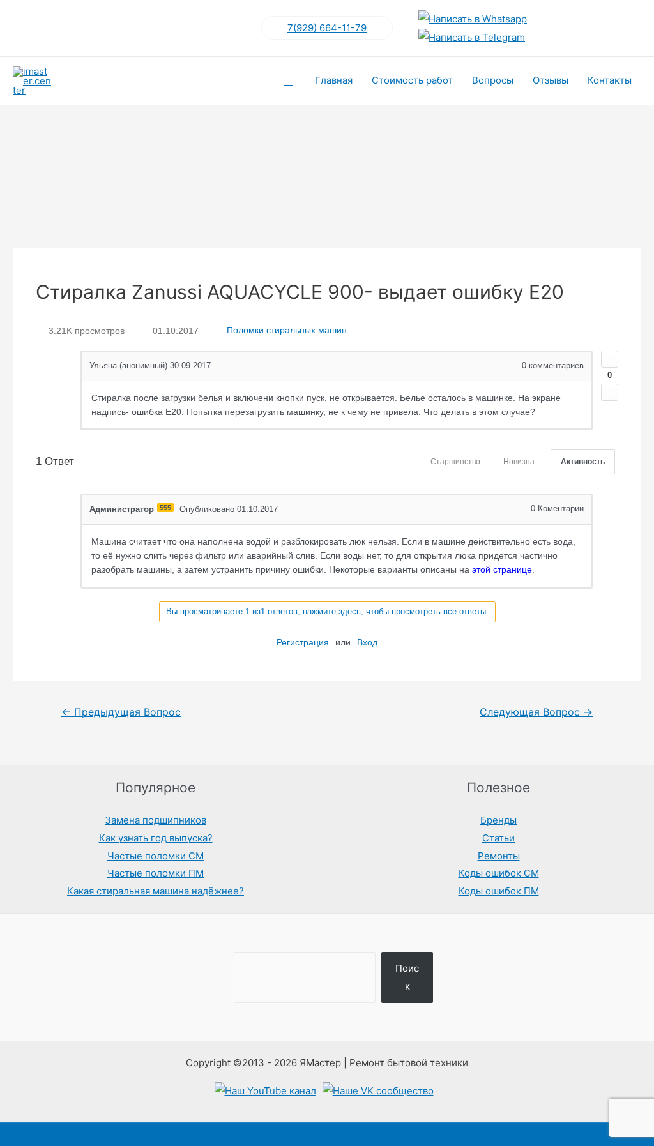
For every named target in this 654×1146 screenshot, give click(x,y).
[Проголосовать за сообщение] (609, 359)
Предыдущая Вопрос (121, 712)
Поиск (407, 977)
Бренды (498, 820)
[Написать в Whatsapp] (472, 19)
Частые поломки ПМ (155, 873)
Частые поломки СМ (155, 856)
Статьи (498, 838)
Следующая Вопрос (536, 712)
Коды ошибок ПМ (499, 891)
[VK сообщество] (378, 1091)
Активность (583, 461)
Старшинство (455, 461)
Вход (367, 642)
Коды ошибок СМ (499, 873)
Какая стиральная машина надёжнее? (155, 891)
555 (165, 507)
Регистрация (303, 642)
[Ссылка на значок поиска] (288, 80)
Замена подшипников (155, 820)
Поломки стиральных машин (287, 331)
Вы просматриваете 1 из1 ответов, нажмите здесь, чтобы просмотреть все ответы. (327, 611)
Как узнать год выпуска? (156, 838)
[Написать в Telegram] (471, 37)
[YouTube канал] (265, 1091)
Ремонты (499, 856)
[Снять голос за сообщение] (609, 392)
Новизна (519, 461)
